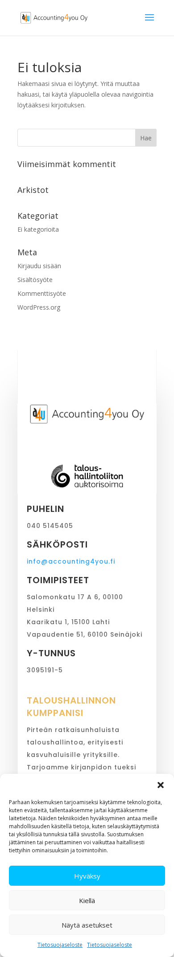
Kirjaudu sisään (39, 266)
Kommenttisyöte (41, 293)
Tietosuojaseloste (60, 945)
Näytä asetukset (87, 924)
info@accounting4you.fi (71, 561)
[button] (160, 785)
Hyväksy (87, 875)
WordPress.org (38, 307)
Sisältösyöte (35, 279)
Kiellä (87, 900)
